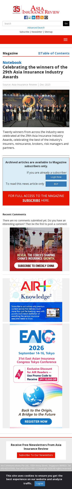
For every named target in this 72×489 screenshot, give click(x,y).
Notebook (12, 62)
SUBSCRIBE (31, 200)
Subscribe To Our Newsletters (36, 455)
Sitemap (49, 31)
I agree (39, 483)
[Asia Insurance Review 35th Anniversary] (36, 9)
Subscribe (24, 31)
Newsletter (37, 31)
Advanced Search (36, 27)
